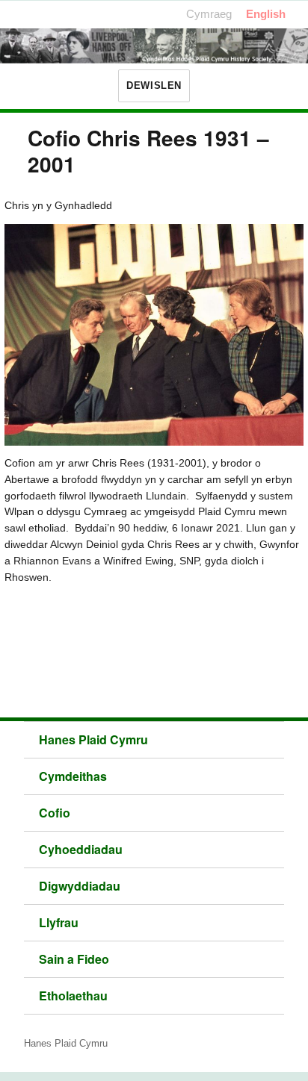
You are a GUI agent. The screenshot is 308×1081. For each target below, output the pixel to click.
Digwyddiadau (79, 885)
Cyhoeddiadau (81, 849)
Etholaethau (73, 995)
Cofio (54, 812)
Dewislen (154, 85)
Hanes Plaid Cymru (93, 739)
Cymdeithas (73, 776)
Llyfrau (58, 922)
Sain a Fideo (74, 959)
